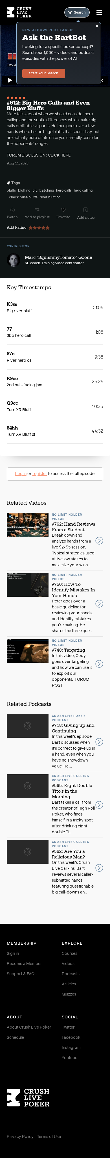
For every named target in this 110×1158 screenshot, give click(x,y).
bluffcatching (43, 190)
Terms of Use (49, 1137)
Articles (69, 984)
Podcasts (71, 974)
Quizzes (69, 994)
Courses (69, 954)
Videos (68, 964)
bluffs (11, 190)
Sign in (13, 954)
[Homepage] (19, 12)
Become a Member (24, 964)
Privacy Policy (20, 1137)
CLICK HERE (59, 155)
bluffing (24, 190)
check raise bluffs (23, 197)
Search (80, 12)
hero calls (64, 190)
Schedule (15, 1038)
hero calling (83, 190)
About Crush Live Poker (29, 1027)
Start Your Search (43, 73)
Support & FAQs (21, 974)
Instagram (71, 1048)
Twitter (68, 1027)
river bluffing (50, 197)
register (39, 474)
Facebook (71, 1038)
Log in (21, 474)
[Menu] (99, 12)
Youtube (69, 1058)
